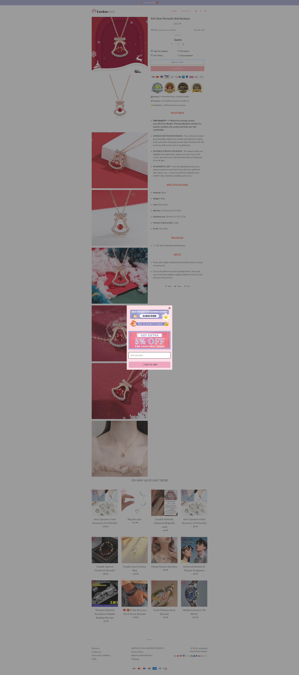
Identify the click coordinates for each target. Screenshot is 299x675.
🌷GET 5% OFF (149, 364)
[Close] (169, 308)
